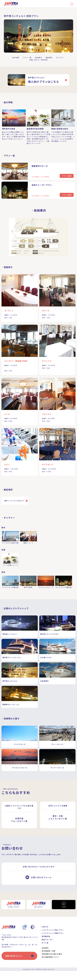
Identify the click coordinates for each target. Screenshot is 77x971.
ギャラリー (60, 57)
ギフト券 (45, 943)
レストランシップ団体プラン (53, 933)
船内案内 (38, 57)
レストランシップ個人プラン (53, 930)
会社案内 (45, 948)
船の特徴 (15, 57)
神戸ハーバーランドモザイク (14, 501)
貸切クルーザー (48, 939)
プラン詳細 (66, 176)
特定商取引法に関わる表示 (52, 954)
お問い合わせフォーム (13, 956)
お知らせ (45, 927)
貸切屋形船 (46, 936)
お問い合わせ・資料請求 (38, 60)
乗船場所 (49, 57)
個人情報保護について (50, 957)
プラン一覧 (27, 57)
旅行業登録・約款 (48, 951)
